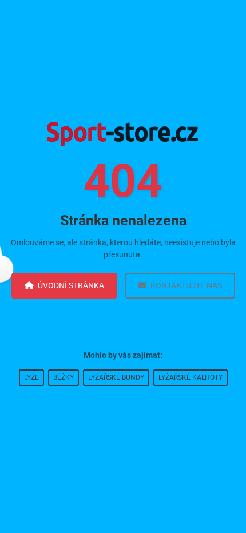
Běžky (63, 377)
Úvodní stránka (71, 285)
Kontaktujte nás (186, 285)
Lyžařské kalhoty (190, 377)
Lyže (31, 377)
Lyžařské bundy (116, 377)
